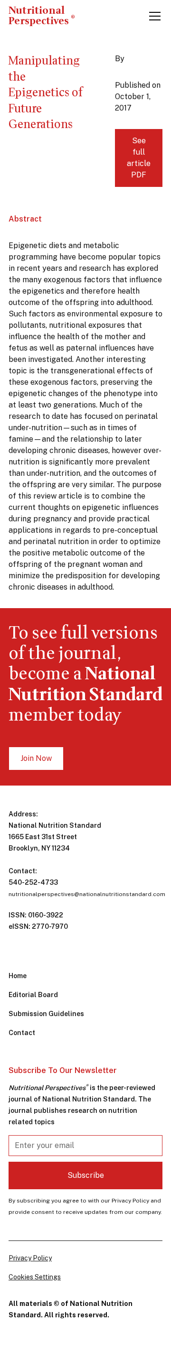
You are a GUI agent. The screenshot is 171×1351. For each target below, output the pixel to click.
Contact (22, 1032)
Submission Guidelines (46, 1014)
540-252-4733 (33, 882)
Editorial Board (33, 995)
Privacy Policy (30, 1258)
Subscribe (85, 1175)
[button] (152, 16)
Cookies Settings (35, 1277)
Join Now (36, 758)
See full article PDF (139, 157)
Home (18, 976)
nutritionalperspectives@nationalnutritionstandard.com (87, 894)
